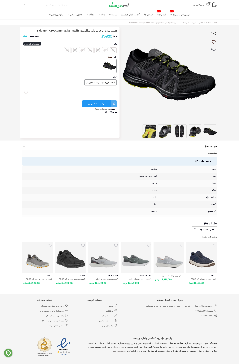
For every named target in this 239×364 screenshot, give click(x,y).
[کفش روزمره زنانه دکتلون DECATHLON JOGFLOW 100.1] (168, 257)
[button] (213, 260)
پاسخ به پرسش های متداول (52, 306)
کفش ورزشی (76, 14)
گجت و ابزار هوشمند (130, 14)
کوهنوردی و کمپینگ (180, 13)
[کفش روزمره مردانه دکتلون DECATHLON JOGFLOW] (103, 257)
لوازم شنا (161, 13)
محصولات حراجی (106, 321)
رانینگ (25, 36)
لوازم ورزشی (57, 14)
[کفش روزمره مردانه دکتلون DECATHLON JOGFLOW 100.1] (136, 257)
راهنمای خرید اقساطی (55, 316)
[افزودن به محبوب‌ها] (213, 42)
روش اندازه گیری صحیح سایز (52, 311)
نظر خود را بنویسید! (103, 109)
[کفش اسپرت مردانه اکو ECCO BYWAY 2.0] (201, 257)
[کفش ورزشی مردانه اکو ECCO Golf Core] (37, 257)
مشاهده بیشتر (117, 351)
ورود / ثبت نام (107, 316)
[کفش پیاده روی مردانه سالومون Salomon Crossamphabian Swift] (169, 74)
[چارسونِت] (119, 5)
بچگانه (91, 14)
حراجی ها (148, 14)
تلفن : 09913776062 (204, 311)
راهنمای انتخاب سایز (32, 44)
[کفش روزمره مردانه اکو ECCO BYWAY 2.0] (70, 257)
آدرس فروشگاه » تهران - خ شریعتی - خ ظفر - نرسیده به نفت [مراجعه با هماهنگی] (179, 306)
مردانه (114, 14)
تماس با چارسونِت (56, 325)
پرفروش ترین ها (106, 325)
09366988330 (207, 316)
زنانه (103, 14)
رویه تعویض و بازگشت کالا (53, 321)
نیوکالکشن (109, 311)
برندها (111, 306)
